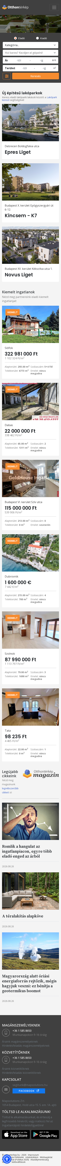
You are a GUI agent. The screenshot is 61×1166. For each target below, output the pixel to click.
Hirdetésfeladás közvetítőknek (21, 1073)
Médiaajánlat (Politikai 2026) (15, 1159)
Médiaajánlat (46, 1157)
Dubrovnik (11, 576)
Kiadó (43, 38)
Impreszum (33, 1154)
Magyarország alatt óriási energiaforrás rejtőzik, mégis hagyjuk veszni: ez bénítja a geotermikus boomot (29, 983)
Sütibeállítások (18, 1162)
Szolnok (10, 653)
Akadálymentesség (39, 1159)
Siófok (9, 348)
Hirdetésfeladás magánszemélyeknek (25, 1045)
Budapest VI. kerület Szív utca (23, 502)
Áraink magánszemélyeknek (20, 1041)
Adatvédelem (31, 1157)
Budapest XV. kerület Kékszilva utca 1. (28, 269)
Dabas (9, 425)
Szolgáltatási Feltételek (13, 1157)
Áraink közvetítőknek (15, 1069)
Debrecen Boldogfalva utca (22, 146)
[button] (7, 1159)
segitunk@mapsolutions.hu (30, 1085)
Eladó (21, 38)
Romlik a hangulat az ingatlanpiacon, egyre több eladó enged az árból (27, 851)
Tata (8, 730)
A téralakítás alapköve (22, 916)
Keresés (35, 76)
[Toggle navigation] (54, 7)
